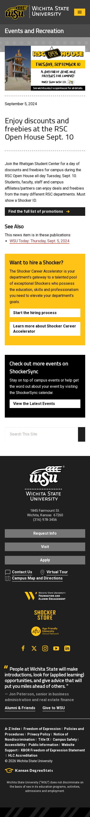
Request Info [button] (45, 533)
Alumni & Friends (20, 708)
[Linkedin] (67, 648)
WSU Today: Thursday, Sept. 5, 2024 (39, 241)
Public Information (43, 745)
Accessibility (15, 745)
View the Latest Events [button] (34, 403)
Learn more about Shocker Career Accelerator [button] (44, 329)
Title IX (43, 739)
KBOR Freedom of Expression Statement (53, 750)
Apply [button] (45, 560)
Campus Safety (65, 739)
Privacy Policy (38, 734)
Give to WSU (53, 708)
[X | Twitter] (34, 648)
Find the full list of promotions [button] (35, 211)
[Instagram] (45, 648)
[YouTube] (56, 648)
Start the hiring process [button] (35, 312)
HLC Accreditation (22, 755)
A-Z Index (12, 729)
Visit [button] (45, 546)
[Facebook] (23, 648)
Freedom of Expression (42, 729)
